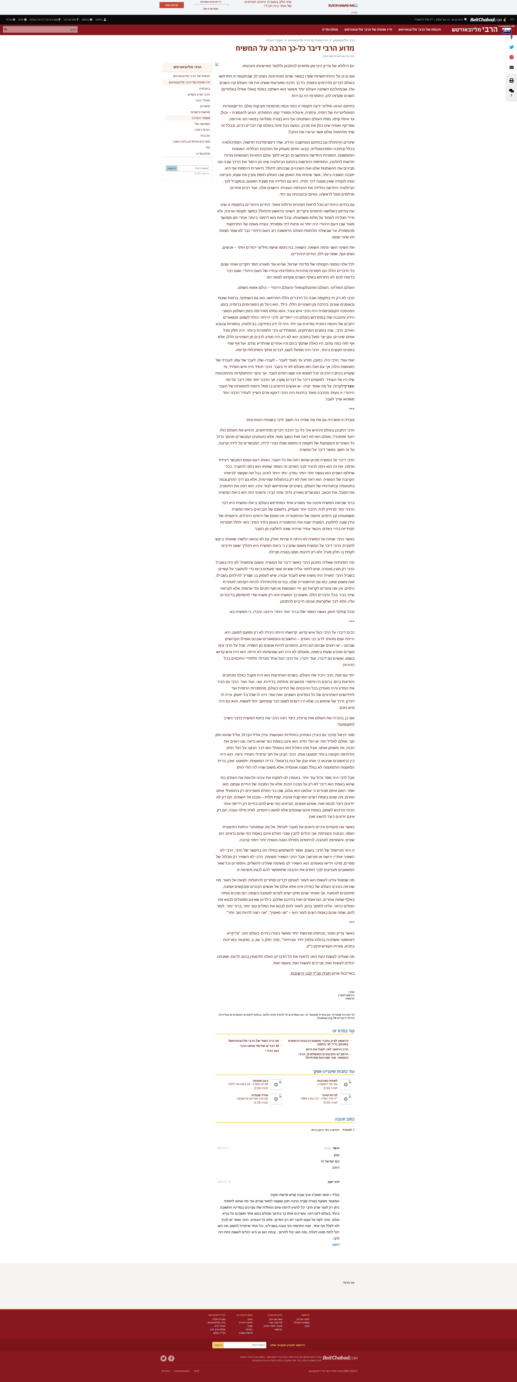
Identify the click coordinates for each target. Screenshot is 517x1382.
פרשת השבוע (246, 1332)
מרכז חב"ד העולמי (249, 1357)
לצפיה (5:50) (330, 1088)
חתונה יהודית (246, 1322)
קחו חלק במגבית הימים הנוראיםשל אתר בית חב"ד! (268, 4)
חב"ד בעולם (219, 1332)
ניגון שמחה (260, 1080)
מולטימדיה (330, 29)
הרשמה (278, 1329)
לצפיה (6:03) (330, 1102)
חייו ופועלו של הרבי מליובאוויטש (368, 29)
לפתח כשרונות (327, 1080)
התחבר (99, 19)
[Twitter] (163, 1358)
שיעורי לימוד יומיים (273, 1326)
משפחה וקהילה (301, 1322)
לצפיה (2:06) (261, 1088)
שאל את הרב (69, 19)
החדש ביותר (331, 1129)
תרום (20, 19)
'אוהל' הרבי (219, 1326)
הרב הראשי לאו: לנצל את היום (327, 1049)
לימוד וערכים (303, 1319)
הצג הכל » (272, 1050)
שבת (250, 1326)
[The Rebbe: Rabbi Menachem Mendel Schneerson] (483, 29)
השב (335, 1167)
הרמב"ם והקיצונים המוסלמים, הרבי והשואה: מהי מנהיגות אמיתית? (323, 1055)
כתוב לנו (165, 1371)
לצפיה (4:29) (261, 1102)
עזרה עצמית (259, 1095)
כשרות (249, 1329)
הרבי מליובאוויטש (343, 40)
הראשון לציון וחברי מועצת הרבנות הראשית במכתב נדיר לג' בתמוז (318, 1042)
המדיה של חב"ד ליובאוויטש (323, 1371)
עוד (208, 147)
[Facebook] (171, 1358)
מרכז (339, 1371)
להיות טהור (330, 1095)
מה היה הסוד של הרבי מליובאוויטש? (253, 1040)
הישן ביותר (317, 1129)
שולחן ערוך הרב (217, 1329)
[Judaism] (488, 20)
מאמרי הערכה (274, 40)
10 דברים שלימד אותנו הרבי (259, 1046)
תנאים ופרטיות (182, 1371)
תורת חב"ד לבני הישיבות (311, 973)
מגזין (307, 1326)
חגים (250, 1319)
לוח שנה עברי (275, 1322)
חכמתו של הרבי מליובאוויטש (420, 29)
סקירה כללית (218, 1319)
